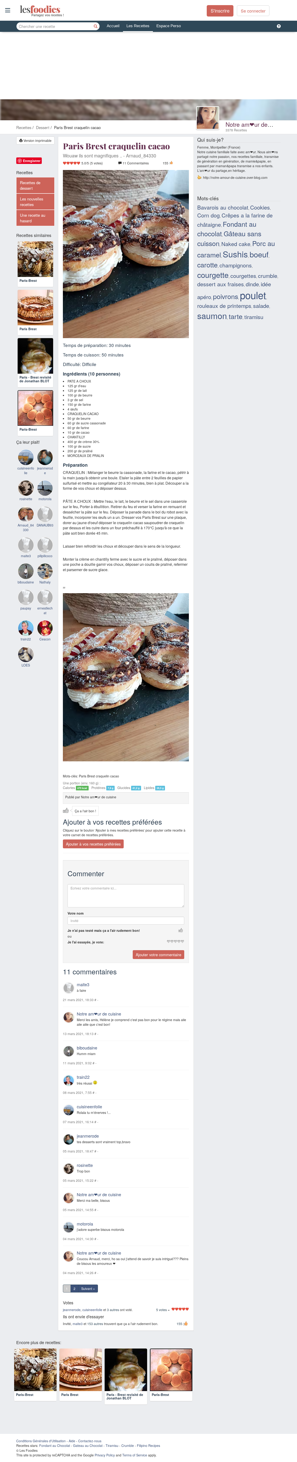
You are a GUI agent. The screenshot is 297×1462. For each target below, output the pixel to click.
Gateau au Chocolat (88, 1445)
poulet (253, 295)
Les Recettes (137, 26)
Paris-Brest (28, 280)
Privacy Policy (105, 1455)
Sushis (235, 254)
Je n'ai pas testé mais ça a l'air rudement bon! (104, 930)
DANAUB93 (45, 525)
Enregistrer (31, 160)
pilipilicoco (45, 555)
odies (20, 9)
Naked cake (235, 244)
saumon (212, 315)
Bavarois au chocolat (222, 207)
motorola (85, 1224)
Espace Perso (168, 26)
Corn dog (208, 215)
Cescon (45, 639)
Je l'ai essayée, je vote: (86, 942)
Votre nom (76, 913)
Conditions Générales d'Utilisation (41, 1441)
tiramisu (253, 317)
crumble (267, 276)
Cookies (260, 207)
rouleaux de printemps (224, 306)
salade (261, 306)
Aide (72, 1441)
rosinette (85, 1165)
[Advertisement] (148, 66)
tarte (235, 316)
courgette (213, 274)
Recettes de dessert (30, 185)
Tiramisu (112, 1445)
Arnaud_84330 (26, 527)
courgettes (243, 276)
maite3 (83, 984)
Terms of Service (134, 1455)
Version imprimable (37, 140)
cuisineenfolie (89, 1106)
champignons (236, 265)
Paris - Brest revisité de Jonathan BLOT (35, 379)
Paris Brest (28, 328)
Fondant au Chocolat (54, 1445)
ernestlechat (45, 610)
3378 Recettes (236, 130)
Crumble (127, 1445)
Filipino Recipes (148, 1445)
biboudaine (87, 1048)
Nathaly (45, 582)
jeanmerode (88, 1136)
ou (70, 936)
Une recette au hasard (32, 217)
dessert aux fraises (220, 284)
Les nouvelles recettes (31, 201)
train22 (83, 1077)
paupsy (25, 608)
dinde (252, 284)
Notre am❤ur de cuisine (257, 124)
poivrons (225, 296)
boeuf (259, 254)
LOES (26, 665)
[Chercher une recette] (95, 26)
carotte (207, 264)
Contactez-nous (89, 1441)
